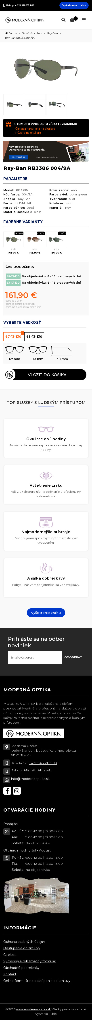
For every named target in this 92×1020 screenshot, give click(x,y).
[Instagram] (17, 791)
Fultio (53, 1014)
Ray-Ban (52, 33)
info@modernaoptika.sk (30, 779)
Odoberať (73, 657)
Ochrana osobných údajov (24, 942)
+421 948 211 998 (43, 763)
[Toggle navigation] (84, 19)
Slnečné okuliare (32, 33)
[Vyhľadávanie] (62, 20)
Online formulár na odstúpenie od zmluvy (37, 981)
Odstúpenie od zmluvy (21, 948)
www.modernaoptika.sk (33, 1009)
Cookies (9, 955)
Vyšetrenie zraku (74, 5)
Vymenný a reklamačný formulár (29, 961)
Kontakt (9, 974)
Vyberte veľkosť (22, 322)
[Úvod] (24, 19)
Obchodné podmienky (21, 968)
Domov (12, 33)
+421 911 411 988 (36, 770)
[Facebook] (7, 791)
